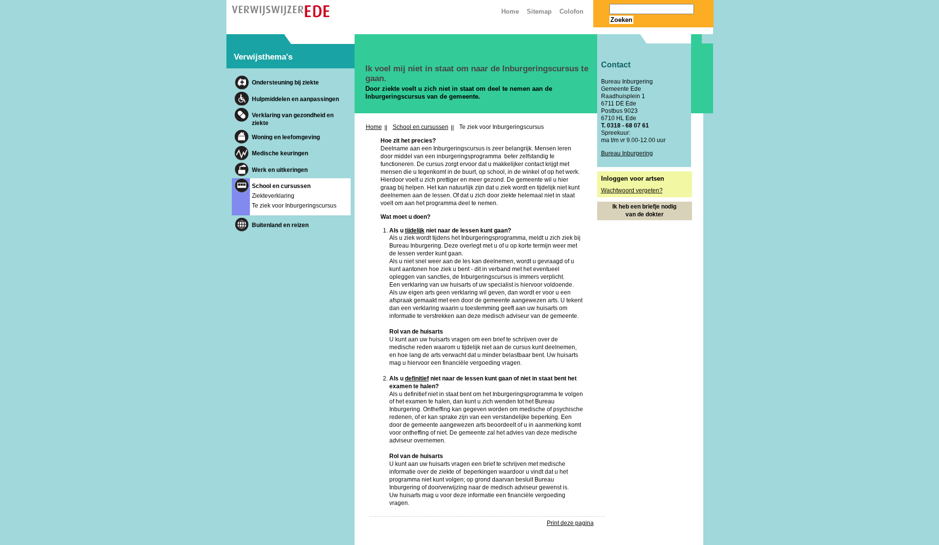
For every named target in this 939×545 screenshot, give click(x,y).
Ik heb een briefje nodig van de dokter (644, 210)
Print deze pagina (570, 523)
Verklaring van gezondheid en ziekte (293, 119)
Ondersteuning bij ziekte (285, 82)
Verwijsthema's (263, 57)
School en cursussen (281, 186)
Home (374, 127)
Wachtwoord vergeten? (632, 190)
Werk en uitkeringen (280, 170)
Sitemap (539, 11)
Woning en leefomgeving (286, 137)
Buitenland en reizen (280, 225)
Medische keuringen (280, 153)
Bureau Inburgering (627, 153)
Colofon (571, 11)
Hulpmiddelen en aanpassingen (295, 99)
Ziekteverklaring (273, 195)
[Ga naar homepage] (281, 15)
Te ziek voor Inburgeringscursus (294, 205)
